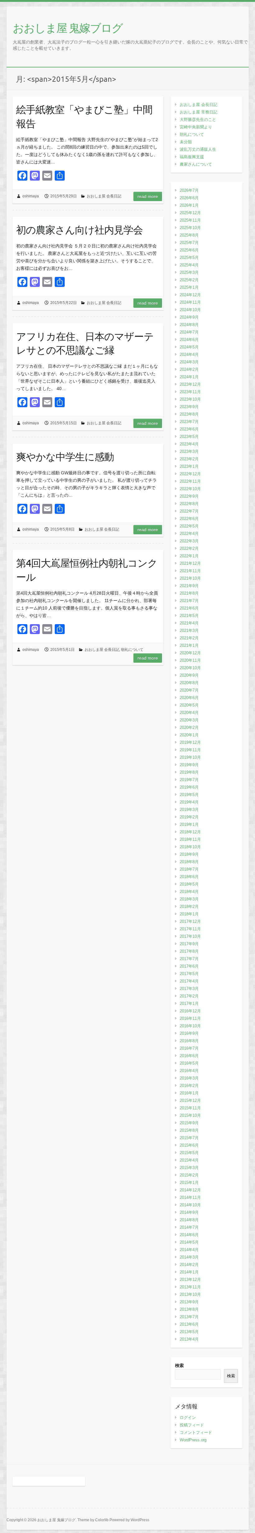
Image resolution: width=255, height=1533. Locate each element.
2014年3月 (189, 1257)
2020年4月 (189, 712)
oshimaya (30, 196)
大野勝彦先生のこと (198, 119)
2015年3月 (189, 1167)
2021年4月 (189, 623)
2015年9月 (189, 1123)
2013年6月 (189, 1324)
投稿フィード (192, 1425)
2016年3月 (189, 1078)
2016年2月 (189, 1085)
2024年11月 (190, 302)
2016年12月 (190, 1011)
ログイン (188, 1417)
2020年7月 (189, 690)
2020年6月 (189, 697)
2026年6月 (189, 198)
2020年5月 (189, 705)
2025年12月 (190, 212)
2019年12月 (190, 742)
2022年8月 (189, 503)
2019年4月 (189, 802)
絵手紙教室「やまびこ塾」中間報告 (84, 116)
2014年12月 (190, 1190)
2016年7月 (189, 1048)
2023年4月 (189, 444)
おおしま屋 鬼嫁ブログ (68, 27)
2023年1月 (189, 466)
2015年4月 (189, 1160)
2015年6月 (189, 1145)
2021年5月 (189, 615)
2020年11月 (190, 660)
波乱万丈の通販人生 (198, 149)
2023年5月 (189, 436)
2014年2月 (189, 1264)
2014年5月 (189, 1242)
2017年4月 (189, 981)
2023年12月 (190, 384)
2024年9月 (189, 317)
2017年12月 (190, 921)
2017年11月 (190, 929)
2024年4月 (189, 354)
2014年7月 (189, 1227)
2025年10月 (190, 227)
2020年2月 (189, 727)
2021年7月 (189, 600)
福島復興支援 (192, 156)
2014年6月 (189, 1234)
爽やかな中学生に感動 (65, 456)
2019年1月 (189, 824)
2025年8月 (189, 235)
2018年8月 (189, 861)
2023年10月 (190, 399)
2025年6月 (189, 250)
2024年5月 (189, 347)
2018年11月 (190, 839)
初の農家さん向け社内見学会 (79, 229)
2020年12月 (190, 653)
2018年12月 (190, 832)
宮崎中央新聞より (196, 127)
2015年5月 (189, 1152)
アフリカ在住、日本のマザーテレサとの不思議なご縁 (85, 343)
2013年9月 (189, 1302)
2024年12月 (190, 294)
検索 (179, 1365)
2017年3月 (189, 988)
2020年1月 (189, 735)
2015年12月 (190, 1100)
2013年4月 (189, 1339)
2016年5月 (189, 1063)
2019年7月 (189, 779)
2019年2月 (189, 817)
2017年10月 (190, 936)
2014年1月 (189, 1272)
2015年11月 (190, 1108)
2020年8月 (189, 682)
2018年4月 (189, 891)
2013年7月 (189, 1316)
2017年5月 (189, 973)
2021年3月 (189, 630)
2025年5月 (189, 257)
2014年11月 (190, 1197)
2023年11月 (190, 391)
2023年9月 (189, 406)
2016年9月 (189, 1033)
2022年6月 (189, 518)
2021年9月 (189, 585)
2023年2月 (189, 459)
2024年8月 (189, 324)
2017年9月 (189, 943)
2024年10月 (190, 309)
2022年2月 (189, 548)
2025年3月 (189, 272)
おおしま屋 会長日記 (104, 196)
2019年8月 (189, 772)
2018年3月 (189, 899)
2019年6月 (189, 787)
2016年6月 (189, 1055)
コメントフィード (196, 1432)
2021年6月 (189, 608)
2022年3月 (189, 541)
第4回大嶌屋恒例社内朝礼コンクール (86, 570)
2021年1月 (189, 645)
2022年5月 (189, 526)
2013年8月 (189, 1309)
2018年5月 (189, 884)
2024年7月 (189, 332)
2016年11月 (190, 1018)
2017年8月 (189, 951)
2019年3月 (189, 809)
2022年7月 (189, 511)
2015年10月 (190, 1115)
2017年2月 (189, 996)
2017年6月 (189, 966)
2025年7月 (189, 242)
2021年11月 (190, 571)
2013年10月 (190, 1294)
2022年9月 (189, 496)
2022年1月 (189, 556)
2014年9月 (189, 1212)
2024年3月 (189, 362)
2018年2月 (189, 906)
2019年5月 (189, 794)
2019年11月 (190, 750)
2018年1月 (189, 914)
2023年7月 (189, 421)
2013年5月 (189, 1331)
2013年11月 (190, 1287)
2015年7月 (189, 1137)
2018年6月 (189, 876)
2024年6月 (189, 339)
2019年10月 (190, 757)
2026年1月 (189, 205)
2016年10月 (190, 1026)
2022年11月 (190, 481)
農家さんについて (196, 164)
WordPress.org (193, 1440)
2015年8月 (189, 1130)
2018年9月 (189, 854)
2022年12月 (190, 474)
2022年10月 (190, 488)
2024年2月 (189, 369)
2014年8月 (189, 1220)
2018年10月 (190, 847)
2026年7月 (189, 190)
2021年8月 (189, 593)
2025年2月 (189, 280)
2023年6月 (189, 429)
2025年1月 (189, 287)
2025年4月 (189, 265)
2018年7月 (189, 869)
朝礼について (132, 649)
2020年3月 (189, 720)
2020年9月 (189, 675)
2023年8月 (189, 414)
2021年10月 (190, 578)
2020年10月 (190, 667)
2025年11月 (190, 220)
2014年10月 (190, 1205)
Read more (147, 196)
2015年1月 (189, 1182)
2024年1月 (189, 377)
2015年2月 (189, 1175)
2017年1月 (189, 1003)
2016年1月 (189, 1093)
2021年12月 (190, 563)
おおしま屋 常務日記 (198, 112)
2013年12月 (190, 1279)
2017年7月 (189, 958)
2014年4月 (189, 1249)
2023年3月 (189, 451)
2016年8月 (189, 1040)
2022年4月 (189, 533)
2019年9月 (189, 764)
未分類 (186, 142)
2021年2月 (189, 638)
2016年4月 (189, 1070)
